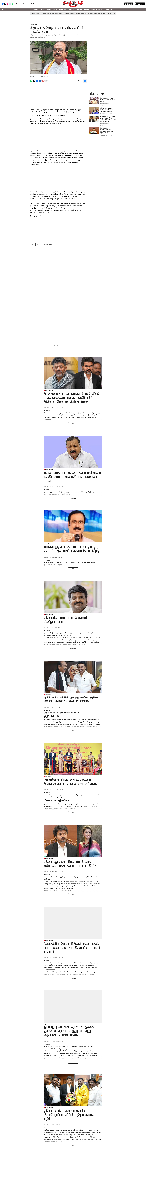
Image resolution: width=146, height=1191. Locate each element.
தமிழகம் (35, 9)
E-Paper (17, 4)
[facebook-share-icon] (37, 81)
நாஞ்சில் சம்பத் (48, 244)
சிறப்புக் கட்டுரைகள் (97, 9)
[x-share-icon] (34, 81)
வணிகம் (86, 9)
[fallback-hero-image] (94, 100)
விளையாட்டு (62, 9)
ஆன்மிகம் (79, 9)
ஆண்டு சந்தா (108, 9)
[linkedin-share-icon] (40, 81)
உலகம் (49, 9)
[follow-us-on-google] (85, 81)
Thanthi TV (31, 4)
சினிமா (55, 9)
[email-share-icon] (43, 81)
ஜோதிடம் (71, 9)
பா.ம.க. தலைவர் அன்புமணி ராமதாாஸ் (57, 562)
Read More (73, 424)
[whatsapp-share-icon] (31, 81)
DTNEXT (23, 4)
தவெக (32, 244)
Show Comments (58, 346)
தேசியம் (42, 9)
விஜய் (38, 244)
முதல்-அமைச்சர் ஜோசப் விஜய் (90, 413)
